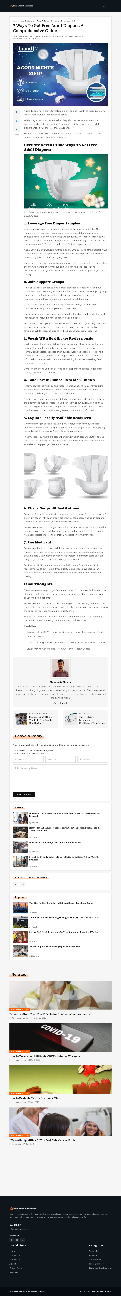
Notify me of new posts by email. (29, 753)
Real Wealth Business (22, 1291)
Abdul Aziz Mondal (24, 36)
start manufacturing (51, 236)
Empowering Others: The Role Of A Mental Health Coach (58, 648)
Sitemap (13, 1272)
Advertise (14, 1264)
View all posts (60, 703)
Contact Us (14, 1255)
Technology (94, 1251)
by (33, 823)
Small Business (96, 1264)
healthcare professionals (90, 352)
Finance (93, 1255)
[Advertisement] (60, 1175)
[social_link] (15, 884)
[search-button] (104, 6)
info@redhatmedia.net (19, 1229)
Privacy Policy (16, 1268)
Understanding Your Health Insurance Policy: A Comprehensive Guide (66, 642)
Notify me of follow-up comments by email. (34, 750)
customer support (54, 267)
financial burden (53, 616)
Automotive (95, 1260)
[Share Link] (16, 112)
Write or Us (14, 1260)
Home (15, 21)
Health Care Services (27, 21)
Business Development (100, 1268)
